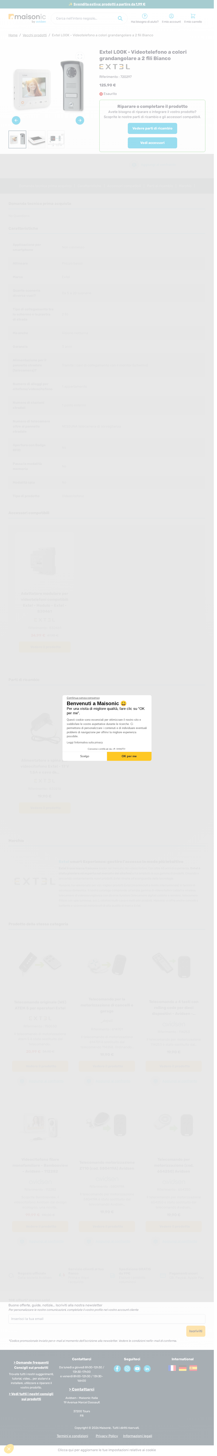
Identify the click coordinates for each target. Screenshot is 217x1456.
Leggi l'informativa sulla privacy (85, 742)
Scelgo (84, 756)
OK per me (129, 756)
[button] (9, 1449)
